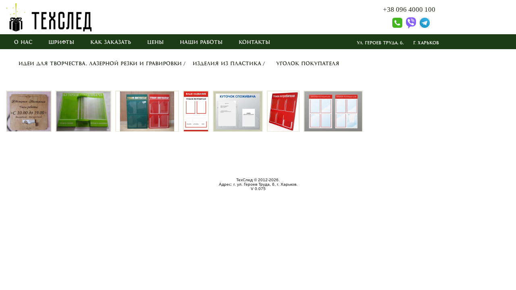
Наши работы (201, 42)
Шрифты (61, 42)
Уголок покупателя (307, 63)
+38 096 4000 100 (409, 9)
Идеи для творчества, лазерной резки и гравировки (100, 63)
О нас (23, 42)
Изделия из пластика (227, 63)
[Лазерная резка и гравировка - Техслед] (49, 30)
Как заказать (110, 42)
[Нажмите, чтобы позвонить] (392, 27)
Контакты (254, 42)
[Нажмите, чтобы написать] (410, 27)
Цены (155, 42)
